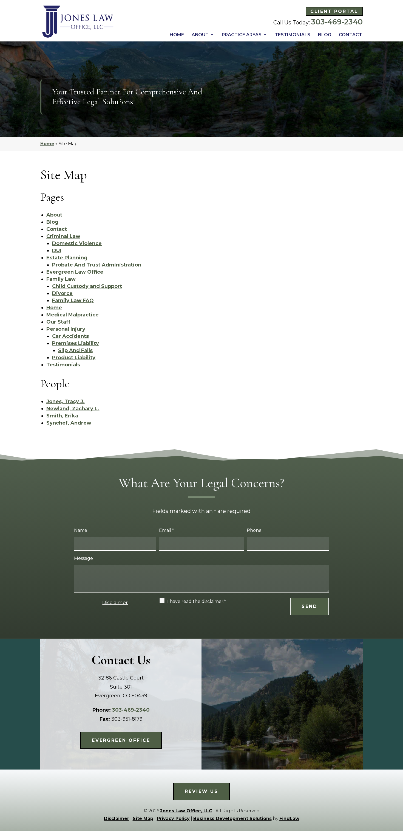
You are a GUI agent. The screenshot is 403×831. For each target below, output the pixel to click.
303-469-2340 (337, 21)
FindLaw (289, 818)
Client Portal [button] (334, 11)
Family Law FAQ (73, 300)
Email (166, 530)
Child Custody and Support (87, 286)
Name (80, 530)
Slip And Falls (75, 350)
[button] (397, 791)
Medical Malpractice (72, 315)
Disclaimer (115, 602)
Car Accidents (70, 336)
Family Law (61, 279)
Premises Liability (75, 343)
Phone (254, 530)
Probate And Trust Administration (96, 265)
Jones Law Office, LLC (186, 810)
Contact (350, 34)
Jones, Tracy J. (65, 401)
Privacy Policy (173, 818)
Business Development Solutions (232, 818)
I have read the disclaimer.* (196, 601)
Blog (324, 34)
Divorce (62, 293)
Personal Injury (65, 329)
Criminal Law (63, 236)
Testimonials (292, 34)
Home (177, 34)
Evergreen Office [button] (121, 740)
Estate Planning (66, 258)
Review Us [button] (201, 791)
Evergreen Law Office (74, 272)
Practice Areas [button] (242, 34)
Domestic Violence (77, 243)
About (200, 34)
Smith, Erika (62, 416)
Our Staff (58, 322)
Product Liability (73, 358)
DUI (56, 251)
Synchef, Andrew (68, 423)
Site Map (143, 818)
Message (83, 558)
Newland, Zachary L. (73, 409)
